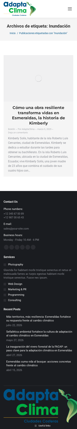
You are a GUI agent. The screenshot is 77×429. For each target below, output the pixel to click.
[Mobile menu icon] (69, 8)
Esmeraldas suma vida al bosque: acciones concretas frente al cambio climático (38, 363)
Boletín (11, 129)
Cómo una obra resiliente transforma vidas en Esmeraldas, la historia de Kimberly (38, 115)
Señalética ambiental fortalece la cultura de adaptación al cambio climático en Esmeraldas (39, 333)
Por (26, 129)
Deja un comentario (18, 132)
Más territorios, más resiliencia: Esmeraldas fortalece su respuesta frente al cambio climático (38, 318)
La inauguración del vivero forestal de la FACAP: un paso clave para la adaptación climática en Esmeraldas (39, 348)
